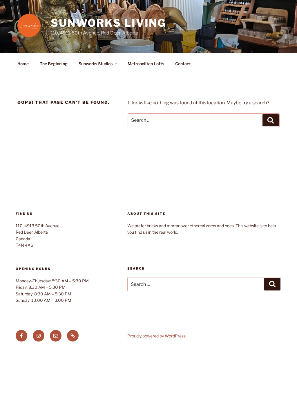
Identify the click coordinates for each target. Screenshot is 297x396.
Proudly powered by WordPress (156, 335)
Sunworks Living (108, 23)
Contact (183, 63)
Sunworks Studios (96, 63)
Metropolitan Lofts (146, 63)
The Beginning (54, 63)
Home (23, 63)
